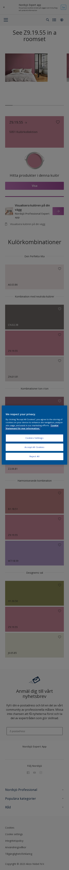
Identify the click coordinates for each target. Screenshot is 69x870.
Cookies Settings (34, 438)
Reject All (35, 456)
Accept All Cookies (34, 447)
